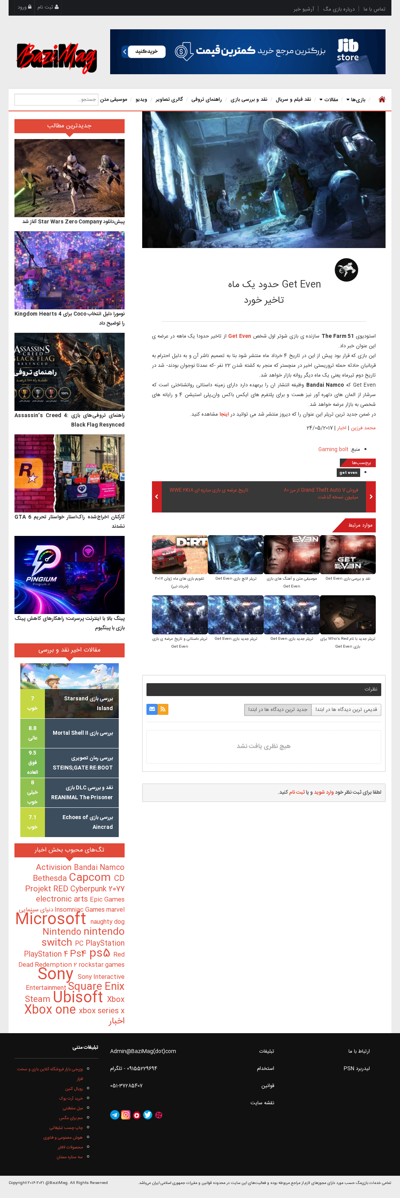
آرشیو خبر (304, 9)
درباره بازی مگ (339, 9)
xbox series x (102, 1011)
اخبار (341, 428)
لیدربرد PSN (357, 1068)
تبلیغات (266, 1051)
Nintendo (63, 932)
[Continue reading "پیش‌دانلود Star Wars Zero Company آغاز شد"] (69, 178)
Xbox (116, 1000)
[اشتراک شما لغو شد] (162, 709)
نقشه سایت (262, 1103)
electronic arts (63, 899)
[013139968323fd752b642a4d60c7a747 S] (348, 615)
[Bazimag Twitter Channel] (147, 1115)
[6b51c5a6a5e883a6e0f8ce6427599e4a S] (348, 555)
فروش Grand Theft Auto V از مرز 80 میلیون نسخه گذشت (321, 494)
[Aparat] (158, 1115)
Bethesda (51, 879)
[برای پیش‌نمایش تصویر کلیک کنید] (264, 179)
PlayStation (105, 944)
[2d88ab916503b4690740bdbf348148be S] (292, 615)
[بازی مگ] (56, 57)
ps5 (101, 953)
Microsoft (53, 920)
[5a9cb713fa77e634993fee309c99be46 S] (292, 555)
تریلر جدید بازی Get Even (291, 639)
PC (80, 944)
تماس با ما (375, 9)
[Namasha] (136, 1115)
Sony (58, 975)
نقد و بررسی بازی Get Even (347, 579)
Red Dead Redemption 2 (71, 960)
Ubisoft (80, 998)
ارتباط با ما (359, 1051)
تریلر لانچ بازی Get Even (236, 579)
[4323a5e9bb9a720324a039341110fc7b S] (180, 555)
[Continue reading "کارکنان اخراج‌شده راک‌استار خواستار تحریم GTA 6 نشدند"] (69, 473)
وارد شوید (324, 792)
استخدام (265, 1068)
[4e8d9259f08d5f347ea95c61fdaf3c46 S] (180, 615)
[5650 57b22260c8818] (346, 270)
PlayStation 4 (47, 955)
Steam (39, 1000)
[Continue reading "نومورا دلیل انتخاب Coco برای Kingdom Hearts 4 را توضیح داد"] (69, 270)
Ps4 (79, 954)
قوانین (267, 1086)
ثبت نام (46, 7)
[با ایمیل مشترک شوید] (151, 709)
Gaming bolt (333, 449)
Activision (55, 868)
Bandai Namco (99, 868)
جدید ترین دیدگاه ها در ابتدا (277, 709)
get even (348, 473)
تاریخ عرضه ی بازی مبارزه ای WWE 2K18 (209, 490)
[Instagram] (125, 1115)
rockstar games (102, 965)
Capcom (91, 878)
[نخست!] (381, 100)
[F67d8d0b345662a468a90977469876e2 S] (236, 615)
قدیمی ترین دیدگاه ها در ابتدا (346, 709)
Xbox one (51, 1010)
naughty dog (108, 922)
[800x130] (248, 51)
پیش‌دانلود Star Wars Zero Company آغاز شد (73, 222)
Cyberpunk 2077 (97, 889)
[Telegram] (115, 1115)
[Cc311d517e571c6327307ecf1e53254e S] (236, 555)
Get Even (239, 336)
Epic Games (107, 900)
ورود (23, 7)
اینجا (224, 414)
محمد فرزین (291, 267)
